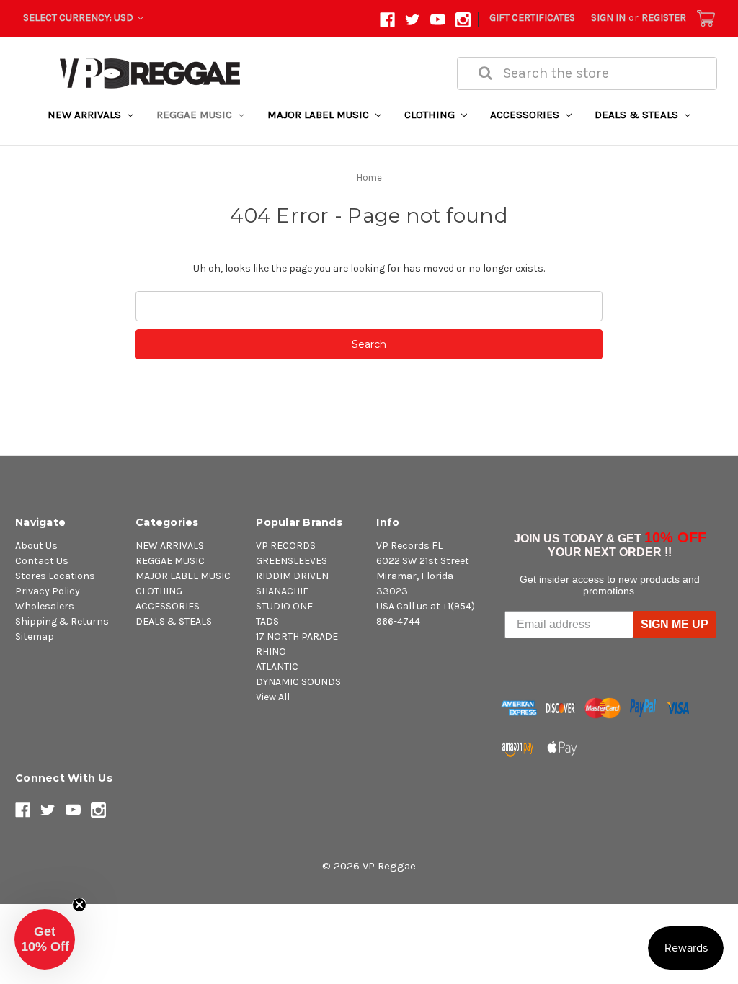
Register (663, 18)
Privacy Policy (47, 591)
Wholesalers (44, 606)
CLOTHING (431, 114)
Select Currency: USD (79, 18)
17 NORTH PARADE (297, 636)
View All (273, 697)
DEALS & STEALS (638, 114)
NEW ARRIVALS (86, 114)
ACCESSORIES (526, 114)
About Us (36, 546)
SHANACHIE (282, 591)
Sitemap (34, 636)
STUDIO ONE (284, 606)
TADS (267, 621)
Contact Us (41, 561)
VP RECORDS (286, 546)
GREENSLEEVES (291, 561)
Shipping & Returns (62, 621)
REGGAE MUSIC (195, 114)
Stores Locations (55, 576)
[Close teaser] (79, 905)
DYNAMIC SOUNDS (298, 682)
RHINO (271, 651)
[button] (44, 939)
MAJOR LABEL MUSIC (319, 114)
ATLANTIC (277, 667)
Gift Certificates (532, 18)
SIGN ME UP (674, 624)
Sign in (608, 18)
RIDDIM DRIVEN (292, 576)
